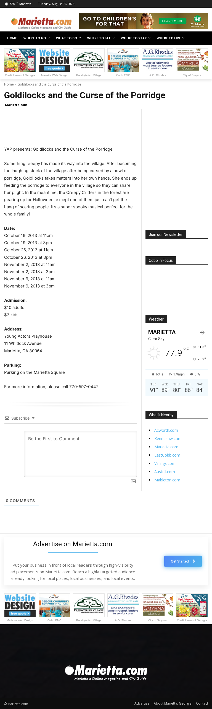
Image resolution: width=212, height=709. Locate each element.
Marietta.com (16, 105)
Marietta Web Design (54, 75)
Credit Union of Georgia (20, 75)
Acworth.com (166, 430)
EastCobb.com (167, 455)
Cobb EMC (123, 75)
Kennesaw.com (168, 438)
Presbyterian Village (89, 75)
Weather (156, 319)
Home (9, 84)
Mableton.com (167, 480)
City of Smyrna (192, 75)
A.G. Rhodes (157, 75)
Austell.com (164, 471)
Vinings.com (165, 463)
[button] (201, 38)
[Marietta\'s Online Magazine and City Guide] (41, 22)
